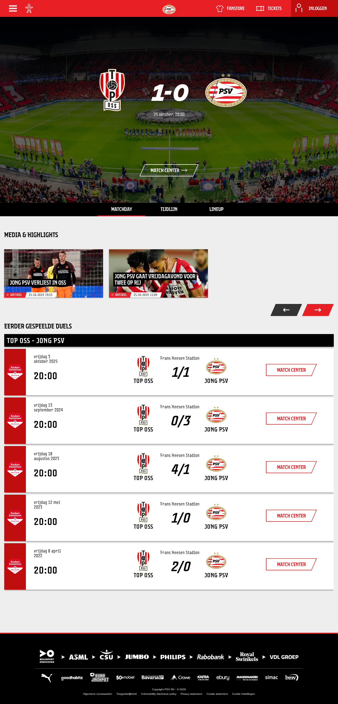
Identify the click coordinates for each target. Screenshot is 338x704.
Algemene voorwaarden (97, 693)
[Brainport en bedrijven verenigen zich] (169, 656)
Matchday (121, 209)
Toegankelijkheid (126, 693)
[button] (13, 8)
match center (291, 370)
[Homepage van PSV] (169, 8)
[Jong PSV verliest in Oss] (53, 273)
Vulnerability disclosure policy (158, 693)
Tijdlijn (169, 209)
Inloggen (318, 8)
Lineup (216, 209)
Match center (165, 170)
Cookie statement (217, 693)
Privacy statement (191, 693)
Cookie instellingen (243, 693)
